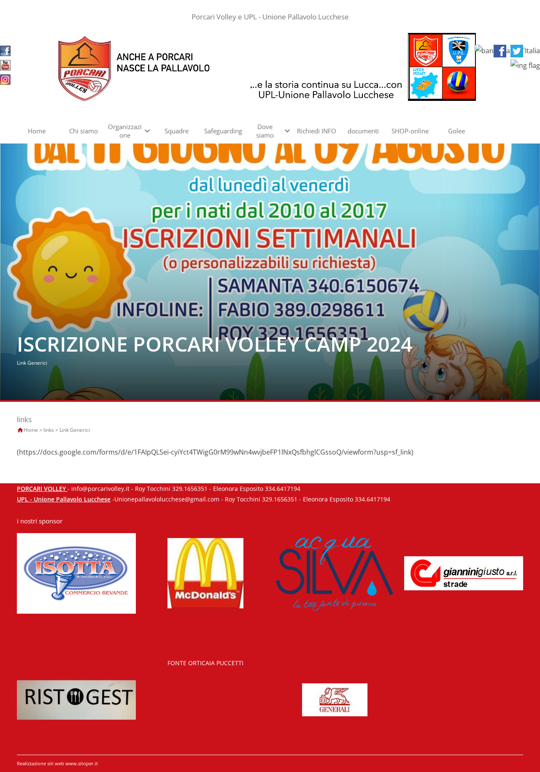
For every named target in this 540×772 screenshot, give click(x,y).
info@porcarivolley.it (100, 489)
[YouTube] (5, 64)
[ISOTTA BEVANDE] (76, 573)
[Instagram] (5, 79)
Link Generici (74, 429)
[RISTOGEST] (76, 699)
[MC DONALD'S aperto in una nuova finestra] (205, 573)
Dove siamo (265, 130)
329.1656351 (190, 489)
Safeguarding (223, 131)
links (48, 429)
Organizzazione (125, 130)
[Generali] (334, 699)
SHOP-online (410, 131)
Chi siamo (83, 131)
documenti (363, 131)
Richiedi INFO (316, 131)
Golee (456, 131)
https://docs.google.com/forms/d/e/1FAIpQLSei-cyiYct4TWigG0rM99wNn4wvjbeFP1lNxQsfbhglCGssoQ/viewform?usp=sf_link (215, 452)
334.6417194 (282, 489)
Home (37, 131)
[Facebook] (5, 50)
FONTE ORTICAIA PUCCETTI (205, 663)
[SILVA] (334, 573)
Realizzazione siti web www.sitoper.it (57, 763)
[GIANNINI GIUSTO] (463, 573)
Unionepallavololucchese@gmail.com (166, 499)
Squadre (177, 131)
